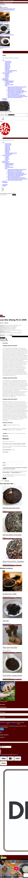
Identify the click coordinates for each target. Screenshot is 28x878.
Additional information (8, 422)
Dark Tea (7, 480)
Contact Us (2, 737)
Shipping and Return (4, 734)
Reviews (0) (5, 435)
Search (14, 194)
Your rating (5, 449)
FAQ (1, 732)
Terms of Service (16, 472)
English (4, 746)
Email (4, 465)
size (1, 335)
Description (5, 343)
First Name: (2, 712)
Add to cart (3, 337)
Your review (6, 452)
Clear (11, 335)
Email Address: (3, 707)
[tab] (15, 381)
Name (4, 462)
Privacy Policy (6, 472)
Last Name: (2, 717)
